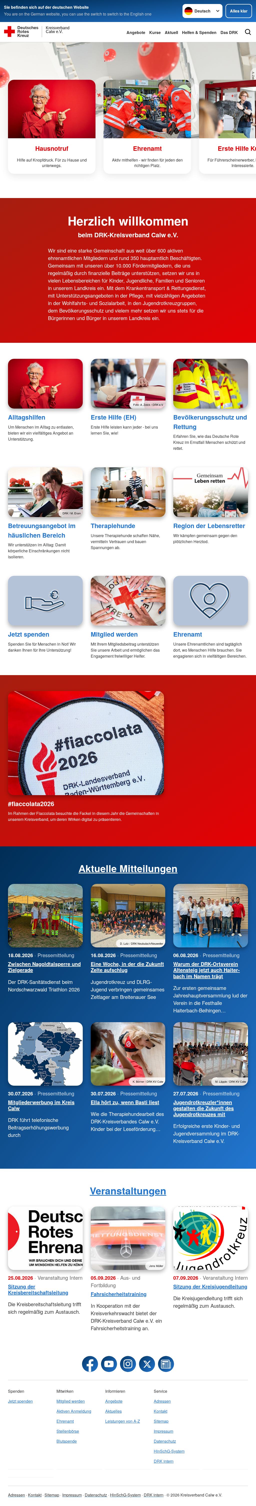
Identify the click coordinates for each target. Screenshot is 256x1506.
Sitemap (161, 1421)
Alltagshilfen (26, 417)
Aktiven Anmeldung (73, 1411)
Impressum (163, 1431)
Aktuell (171, 32)
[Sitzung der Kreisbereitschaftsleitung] (45, 1238)
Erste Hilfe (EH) (113, 417)
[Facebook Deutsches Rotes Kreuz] (90, 1364)
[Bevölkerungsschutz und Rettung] (210, 384)
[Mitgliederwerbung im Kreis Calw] (45, 1054)
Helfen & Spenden (199, 32)
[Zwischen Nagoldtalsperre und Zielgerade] (45, 915)
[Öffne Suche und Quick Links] (248, 32)
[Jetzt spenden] (45, 601)
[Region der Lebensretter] (210, 492)
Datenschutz (165, 1441)
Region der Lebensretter (209, 525)
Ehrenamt (187, 634)
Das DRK (229, 32)
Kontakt (160, 1411)
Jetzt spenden (28, 634)
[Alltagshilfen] (45, 384)
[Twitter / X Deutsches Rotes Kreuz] (147, 1364)
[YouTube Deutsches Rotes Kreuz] (109, 1364)
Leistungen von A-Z (122, 1421)
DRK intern (164, 1461)
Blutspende (66, 1441)
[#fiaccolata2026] (86, 743)
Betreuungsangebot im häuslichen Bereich (42, 530)
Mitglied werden (114, 634)
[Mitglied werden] (128, 601)
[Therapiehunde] (128, 492)
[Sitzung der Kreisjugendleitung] (210, 1238)
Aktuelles (113, 1411)
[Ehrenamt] (210, 601)
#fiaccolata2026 (31, 803)
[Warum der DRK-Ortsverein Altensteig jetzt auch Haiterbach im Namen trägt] (210, 915)
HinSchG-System (169, 1451)
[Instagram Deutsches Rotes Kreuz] (128, 1364)
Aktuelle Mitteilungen (128, 868)
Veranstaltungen (128, 1190)
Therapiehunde (113, 525)
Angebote (135, 32)
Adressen (162, 1401)
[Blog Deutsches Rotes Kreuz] (166, 1364)
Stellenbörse (67, 1431)
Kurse (155, 32)
